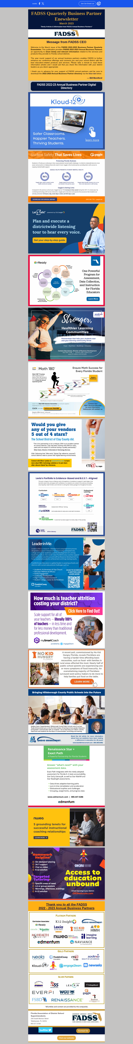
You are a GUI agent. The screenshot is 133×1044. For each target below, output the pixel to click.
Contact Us (83, 1031)
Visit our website (66, 1038)
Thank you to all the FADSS (66, 904)
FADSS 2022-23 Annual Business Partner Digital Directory (66, 86)
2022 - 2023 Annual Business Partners (66, 908)
